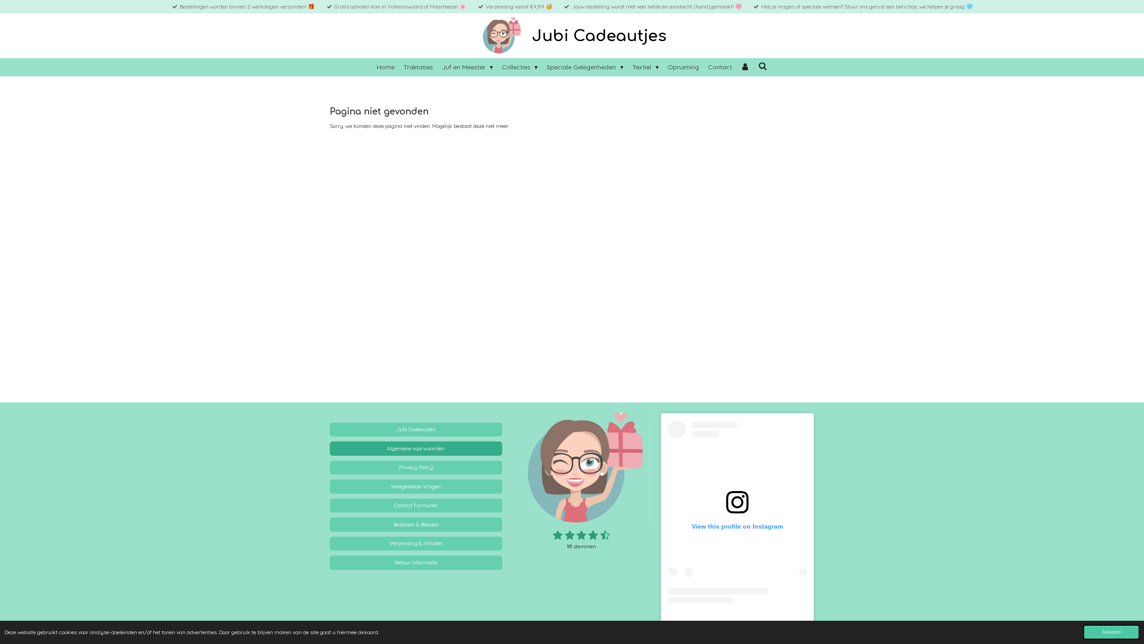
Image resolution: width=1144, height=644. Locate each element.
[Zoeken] (763, 66)
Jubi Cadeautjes (599, 36)
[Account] (745, 67)
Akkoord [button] (1111, 632)
